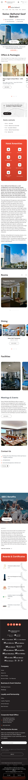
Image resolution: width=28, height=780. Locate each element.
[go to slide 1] (11, 96)
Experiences (24, 9)
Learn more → (14, 50)
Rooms (10, 9)
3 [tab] (14, 310)
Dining (13, 9)
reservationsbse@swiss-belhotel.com (12, 462)
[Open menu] (2, 2)
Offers (3, 9)
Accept (8, 775)
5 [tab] (18, 310)
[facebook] (11, 624)
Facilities (16, 9)
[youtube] (17, 624)
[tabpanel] (14, 292)
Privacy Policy (13, 771)
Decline (19, 775)
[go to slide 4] (16, 96)
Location (6, 9)
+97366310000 (6, 460)
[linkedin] (20, 624)
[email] (8, 624)
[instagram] (14, 624)
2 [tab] (12, 310)
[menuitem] (14, 670)
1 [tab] (10, 310)
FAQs (20, 9)
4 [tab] (16, 310)
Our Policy (3, 528)
